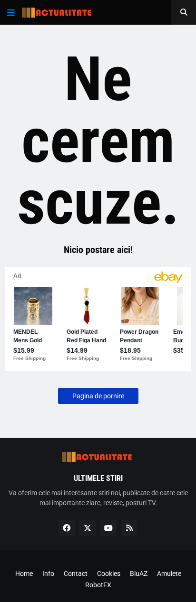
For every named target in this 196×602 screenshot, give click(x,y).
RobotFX (98, 585)
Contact (76, 573)
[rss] (129, 528)
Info (48, 573)
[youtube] (108, 528)
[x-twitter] (87, 528)
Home (24, 573)
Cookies (108, 573)
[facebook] (67, 528)
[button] (11, 12)
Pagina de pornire (98, 396)
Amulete (169, 573)
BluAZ (138, 573)
